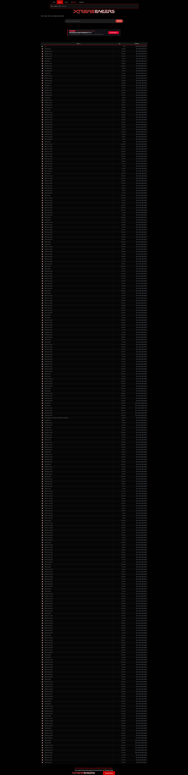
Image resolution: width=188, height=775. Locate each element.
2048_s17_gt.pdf (48, 293)
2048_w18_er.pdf (48, 654)
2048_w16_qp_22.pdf (49, 630)
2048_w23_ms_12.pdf (49, 745)
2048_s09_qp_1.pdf (48, 104)
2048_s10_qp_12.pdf (48, 129)
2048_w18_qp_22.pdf (49, 674)
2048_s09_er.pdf (48, 97)
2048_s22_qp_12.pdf (48, 398)
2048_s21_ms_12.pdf (48, 378)
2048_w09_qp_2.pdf (48, 473)
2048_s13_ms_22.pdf (48, 202)
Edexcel (55, 6)
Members (81, 2)
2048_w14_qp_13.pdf (49, 581)
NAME (78, 43)
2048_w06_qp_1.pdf (48, 434)
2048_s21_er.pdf (48, 373)
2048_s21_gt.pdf (48, 376)
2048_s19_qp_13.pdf (48, 356)
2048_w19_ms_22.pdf (49, 686)
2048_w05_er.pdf (48, 420)
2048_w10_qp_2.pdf (48, 486)
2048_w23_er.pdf (48, 740)
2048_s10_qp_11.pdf (48, 126)
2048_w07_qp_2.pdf (48, 449)
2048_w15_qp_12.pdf (49, 603)
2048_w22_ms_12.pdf (49, 730)
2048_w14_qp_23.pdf (49, 586)
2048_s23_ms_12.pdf (48, 408)
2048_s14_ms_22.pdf (48, 227)
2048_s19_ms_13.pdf (48, 346)
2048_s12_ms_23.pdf (48, 183)
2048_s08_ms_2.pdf (48, 90)
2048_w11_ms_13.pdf (49, 495)
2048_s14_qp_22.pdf (48, 236)
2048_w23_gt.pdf (48, 742)
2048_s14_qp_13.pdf (48, 234)
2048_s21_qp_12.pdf (48, 383)
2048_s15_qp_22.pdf (48, 261)
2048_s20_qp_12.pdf (48, 368)
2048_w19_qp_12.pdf (49, 691)
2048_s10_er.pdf (48, 109)
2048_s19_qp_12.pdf (48, 354)
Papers (60, 2)
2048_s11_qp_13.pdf (48, 163)
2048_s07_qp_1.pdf (48, 80)
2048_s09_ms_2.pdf (48, 102)
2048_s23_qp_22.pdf (48, 415)
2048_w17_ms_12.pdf (49, 637)
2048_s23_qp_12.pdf (48, 412)
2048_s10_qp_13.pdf (48, 131)
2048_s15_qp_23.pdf (48, 263)
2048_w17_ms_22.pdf (49, 642)
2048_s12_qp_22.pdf (48, 190)
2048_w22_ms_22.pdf (49, 733)
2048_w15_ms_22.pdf (49, 598)
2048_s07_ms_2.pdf (48, 78)
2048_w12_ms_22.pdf (49, 527)
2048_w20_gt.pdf (48, 703)
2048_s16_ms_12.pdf (48, 271)
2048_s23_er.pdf (48, 403)
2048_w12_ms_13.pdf (49, 525)
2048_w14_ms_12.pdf (49, 569)
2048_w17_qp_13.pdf (49, 647)
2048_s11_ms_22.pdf (48, 153)
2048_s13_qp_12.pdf (48, 207)
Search (119, 21)
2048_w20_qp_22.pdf (49, 713)
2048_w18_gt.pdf (48, 657)
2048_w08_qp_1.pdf (48, 459)
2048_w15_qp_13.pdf (49, 605)
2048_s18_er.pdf (48, 315)
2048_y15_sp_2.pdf (48, 762)
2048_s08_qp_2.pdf (48, 95)
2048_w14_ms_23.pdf (49, 576)
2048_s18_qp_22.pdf (48, 334)
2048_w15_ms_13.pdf (49, 596)
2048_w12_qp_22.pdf (49, 537)
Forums (66, 2)
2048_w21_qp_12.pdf (49, 723)
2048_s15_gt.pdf (48, 244)
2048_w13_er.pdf (48, 542)
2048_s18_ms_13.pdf (48, 322)
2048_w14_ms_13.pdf (49, 571)
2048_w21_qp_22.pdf (49, 725)
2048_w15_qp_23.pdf (49, 610)
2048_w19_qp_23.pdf (49, 698)
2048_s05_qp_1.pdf (48, 56)
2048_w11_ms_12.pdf (49, 493)
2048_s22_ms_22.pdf (48, 395)
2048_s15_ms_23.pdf (48, 254)
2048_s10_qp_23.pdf (48, 139)
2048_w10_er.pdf (48, 476)
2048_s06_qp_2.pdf (48, 70)
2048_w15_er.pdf (48, 588)
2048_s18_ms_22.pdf (48, 324)
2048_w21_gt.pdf (48, 715)
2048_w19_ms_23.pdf (49, 689)
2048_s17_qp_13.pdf (48, 307)
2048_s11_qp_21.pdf (48, 166)
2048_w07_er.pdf (48, 439)
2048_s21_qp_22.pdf (48, 386)
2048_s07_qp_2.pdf (48, 82)
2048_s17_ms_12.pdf (48, 295)
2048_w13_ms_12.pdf (49, 544)
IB (65, 6)
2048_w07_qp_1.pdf (48, 447)
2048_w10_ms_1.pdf (48, 478)
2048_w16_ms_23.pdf (49, 623)
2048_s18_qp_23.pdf (48, 337)
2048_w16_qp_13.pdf (49, 627)
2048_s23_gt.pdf (48, 405)
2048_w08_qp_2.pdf (48, 461)
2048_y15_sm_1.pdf (48, 755)
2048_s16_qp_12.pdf (48, 280)
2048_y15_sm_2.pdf (48, 757)
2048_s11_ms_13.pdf (48, 148)
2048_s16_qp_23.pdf (48, 288)
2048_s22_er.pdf (48, 388)
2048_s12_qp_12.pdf (48, 185)
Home (53, 2)
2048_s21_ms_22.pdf (48, 381)
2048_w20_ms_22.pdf (49, 708)
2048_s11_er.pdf (48, 141)
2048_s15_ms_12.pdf (48, 246)
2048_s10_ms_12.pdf (48, 114)
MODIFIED (137, 43)
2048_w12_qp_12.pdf (49, 532)
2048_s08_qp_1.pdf (48, 92)
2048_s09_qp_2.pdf (48, 107)
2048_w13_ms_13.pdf (49, 547)
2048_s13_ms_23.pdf (48, 205)
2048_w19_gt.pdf (48, 679)
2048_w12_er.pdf (48, 520)
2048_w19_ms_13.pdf (49, 684)
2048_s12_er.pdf (48, 173)
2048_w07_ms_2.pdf (48, 444)
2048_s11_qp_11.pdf (48, 158)
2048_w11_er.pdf (48, 488)
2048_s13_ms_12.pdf (48, 197)
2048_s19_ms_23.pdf (48, 351)
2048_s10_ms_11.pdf (48, 112)
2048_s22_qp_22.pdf (48, 400)
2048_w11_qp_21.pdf (49, 513)
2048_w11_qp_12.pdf (49, 508)
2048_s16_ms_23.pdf (48, 278)
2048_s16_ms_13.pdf (48, 273)
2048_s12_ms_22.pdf (48, 180)
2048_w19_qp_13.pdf (49, 693)
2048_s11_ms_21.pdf (48, 151)
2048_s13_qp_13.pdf (48, 210)
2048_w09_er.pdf (48, 464)
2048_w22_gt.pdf (48, 728)
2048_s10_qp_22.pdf (48, 136)
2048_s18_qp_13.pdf (48, 332)
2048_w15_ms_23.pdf (49, 601)
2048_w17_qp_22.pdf (49, 649)
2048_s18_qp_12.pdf (48, 329)
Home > (42, 16)
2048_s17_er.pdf (48, 290)
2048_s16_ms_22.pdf (48, 276)
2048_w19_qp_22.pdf (49, 696)
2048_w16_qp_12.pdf (49, 625)
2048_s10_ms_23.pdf (48, 124)
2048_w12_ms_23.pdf (49, 530)
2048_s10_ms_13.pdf (48, 117)
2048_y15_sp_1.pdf (48, 759)
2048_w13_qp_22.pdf (49, 559)
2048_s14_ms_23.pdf (48, 229)
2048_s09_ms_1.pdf (48, 100)
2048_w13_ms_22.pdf (49, 549)
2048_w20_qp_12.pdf (49, 711)
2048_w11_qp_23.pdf (49, 517)
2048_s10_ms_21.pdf (48, 119)
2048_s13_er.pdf (48, 195)
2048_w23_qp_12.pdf (49, 750)
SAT (63, 6)
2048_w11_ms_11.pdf (49, 491)
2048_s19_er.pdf (48, 339)
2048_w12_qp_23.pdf (49, 539)
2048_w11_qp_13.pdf (49, 510)
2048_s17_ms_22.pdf (48, 300)
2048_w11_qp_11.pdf (49, 505)
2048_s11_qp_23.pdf (48, 170)
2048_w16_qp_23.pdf (49, 632)
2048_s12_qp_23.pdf (48, 192)
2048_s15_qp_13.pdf (48, 258)
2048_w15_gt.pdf (48, 591)
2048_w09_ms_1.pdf (48, 466)
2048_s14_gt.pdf (48, 219)
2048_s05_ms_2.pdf (48, 53)
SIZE (119, 43)
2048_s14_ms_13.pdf (48, 224)
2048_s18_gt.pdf (48, 317)
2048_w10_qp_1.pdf (48, 483)
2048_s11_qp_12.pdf (48, 161)
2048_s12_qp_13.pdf (48, 188)
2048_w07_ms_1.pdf (48, 442)
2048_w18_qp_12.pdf (49, 669)
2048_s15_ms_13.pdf (48, 249)
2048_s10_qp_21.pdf (48, 134)
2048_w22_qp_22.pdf (49, 737)
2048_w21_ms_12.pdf (49, 718)
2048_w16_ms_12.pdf (49, 615)
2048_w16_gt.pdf (48, 613)
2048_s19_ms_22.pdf (48, 349)
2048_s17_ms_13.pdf (48, 298)
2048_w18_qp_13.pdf (49, 671)
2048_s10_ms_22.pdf (48, 122)
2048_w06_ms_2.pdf (48, 432)
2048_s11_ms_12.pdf (48, 146)
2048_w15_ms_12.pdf (49, 593)
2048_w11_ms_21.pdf (49, 498)
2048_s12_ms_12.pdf (48, 175)
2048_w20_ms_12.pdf (49, 706)
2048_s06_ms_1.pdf (48, 63)
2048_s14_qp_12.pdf (48, 232)
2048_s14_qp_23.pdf (48, 239)
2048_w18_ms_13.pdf (49, 662)
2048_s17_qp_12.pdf (48, 305)
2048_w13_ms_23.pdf (49, 552)
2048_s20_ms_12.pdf (48, 364)
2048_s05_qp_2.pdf (48, 58)
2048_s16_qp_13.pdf (48, 283)
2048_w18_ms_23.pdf (49, 667)
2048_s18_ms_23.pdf (48, 327)
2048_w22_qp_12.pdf (49, 735)
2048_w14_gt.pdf (48, 566)
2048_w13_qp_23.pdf (49, 561)
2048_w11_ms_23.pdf (49, 503)
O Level (51, 16)
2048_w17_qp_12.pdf (49, 645)
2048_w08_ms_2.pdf (48, 456)
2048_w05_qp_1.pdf (48, 422)
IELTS (59, 6)
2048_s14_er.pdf (48, 217)
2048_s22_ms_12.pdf (48, 393)
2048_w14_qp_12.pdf (49, 579)
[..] (45, 46)
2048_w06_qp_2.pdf (48, 437)
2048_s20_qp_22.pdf (48, 371)
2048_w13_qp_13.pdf (49, 557)
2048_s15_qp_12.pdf (48, 256)
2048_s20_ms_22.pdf (48, 366)
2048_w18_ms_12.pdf (49, 659)
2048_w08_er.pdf (48, 451)
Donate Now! (109, 773)
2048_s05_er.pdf (48, 48)
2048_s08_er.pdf (48, 85)
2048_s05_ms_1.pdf (48, 51)
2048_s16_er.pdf (48, 266)
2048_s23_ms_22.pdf (48, 410)
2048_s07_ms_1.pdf (48, 75)
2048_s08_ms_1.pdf (48, 87)
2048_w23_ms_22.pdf (49, 747)
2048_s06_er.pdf (48, 60)
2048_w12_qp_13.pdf (49, 535)
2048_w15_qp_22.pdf (49, 608)
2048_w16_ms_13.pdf (49, 618)
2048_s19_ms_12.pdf (48, 344)
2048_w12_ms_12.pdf (49, 522)
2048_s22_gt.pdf (48, 390)
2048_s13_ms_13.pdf (48, 200)
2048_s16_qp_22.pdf (48, 285)
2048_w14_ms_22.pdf (49, 574)
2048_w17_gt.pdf (48, 635)
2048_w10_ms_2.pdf (48, 481)
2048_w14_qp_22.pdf (49, 583)
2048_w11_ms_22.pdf (49, 500)
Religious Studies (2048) (59, 16)
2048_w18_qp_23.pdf (49, 676)
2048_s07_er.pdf (48, 73)
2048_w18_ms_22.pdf (49, 664)
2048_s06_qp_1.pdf (48, 68)
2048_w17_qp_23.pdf (49, 652)
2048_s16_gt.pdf (48, 268)
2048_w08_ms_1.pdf (48, 454)
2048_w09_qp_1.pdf (48, 471)
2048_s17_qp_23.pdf (48, 312)
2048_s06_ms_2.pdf (48, 65)
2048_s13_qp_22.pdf (48, 212)
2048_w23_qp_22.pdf (49, 752)
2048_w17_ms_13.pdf (49, 640)
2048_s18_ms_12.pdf (48, 320)
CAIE (52, 6)
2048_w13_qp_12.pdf (49, 554)
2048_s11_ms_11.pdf (48, 144)
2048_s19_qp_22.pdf (48, 359)
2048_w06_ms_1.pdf (48, 429)
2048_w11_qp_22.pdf (49, 515)
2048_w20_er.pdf (48, 701)
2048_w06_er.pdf (48, 427)
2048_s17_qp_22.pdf (48, 310)
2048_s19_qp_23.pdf (48, 361)
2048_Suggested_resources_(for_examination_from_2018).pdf (56, 417)
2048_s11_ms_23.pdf (48, 156)
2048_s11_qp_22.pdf (48, 168)
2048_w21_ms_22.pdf (49, 720)
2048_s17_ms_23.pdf (48, 302)
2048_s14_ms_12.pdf (48, 222)
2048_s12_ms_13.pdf (48, 178)
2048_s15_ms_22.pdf (48, 251)
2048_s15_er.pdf (48, 241)
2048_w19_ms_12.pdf (49, 681)
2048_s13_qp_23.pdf (48, 214)
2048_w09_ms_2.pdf (48, 469)
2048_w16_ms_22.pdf (49, 620)
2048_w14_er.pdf (48, 564)
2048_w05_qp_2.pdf (48, 425)
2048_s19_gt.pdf (48, 342)
